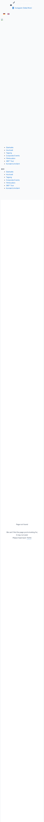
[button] (22, 169)
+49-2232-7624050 (23, 2)
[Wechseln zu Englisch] (8, 13)
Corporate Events (13, 156)
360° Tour (10, 161)
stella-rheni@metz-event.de (23, 5)
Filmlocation (10, 158)
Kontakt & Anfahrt (13, 164)
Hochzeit (9, 150)
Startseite (9, 147)
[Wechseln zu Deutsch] (4, 13)
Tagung (9, 153)
